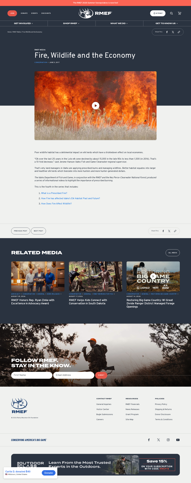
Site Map (129, 419)
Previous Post (20, 231)
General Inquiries (103, 404)
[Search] (171, 13)
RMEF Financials (133, 404)
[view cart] (179, 13)
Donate (24, 13)
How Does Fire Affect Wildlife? (56, 203)
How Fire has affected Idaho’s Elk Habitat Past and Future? (70, 198)
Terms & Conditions (163, 419)
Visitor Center (102, 409)
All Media (172, 253)
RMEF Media (17, 32)
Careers (100, 419)
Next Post (38, 231)
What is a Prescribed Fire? (54, 193)
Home (9, 32)
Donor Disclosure (163, 414)
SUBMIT (101, 375)
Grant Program (132, 414)
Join (12, 13)
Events (34, 13)
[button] (167, 32)
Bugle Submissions (104, 414)
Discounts (46, 13)
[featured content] (95, 465)
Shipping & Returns (163, 409)
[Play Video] (95, 105)
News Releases (132, 409)
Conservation (40, 62)
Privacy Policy (161, 404)
